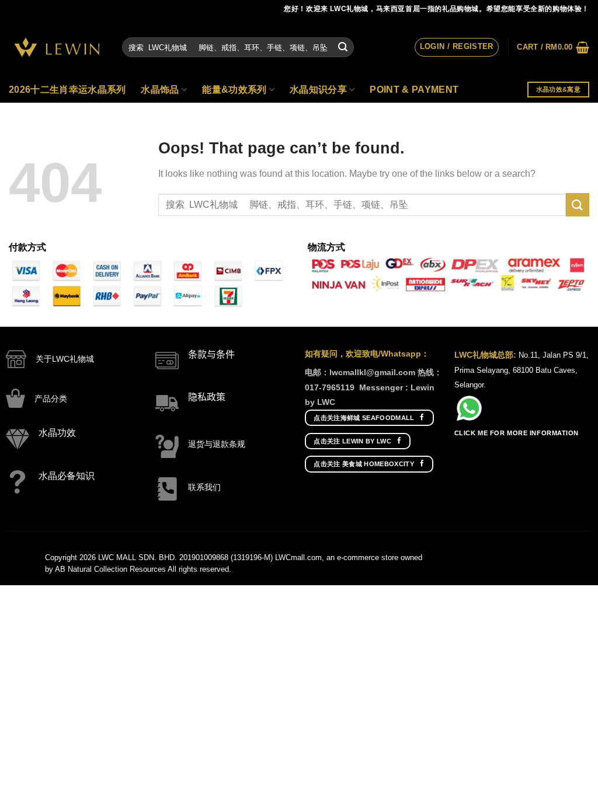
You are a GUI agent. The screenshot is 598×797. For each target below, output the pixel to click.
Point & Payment (414, 90)
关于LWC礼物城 (65, 358)
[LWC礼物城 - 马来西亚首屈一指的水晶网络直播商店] (57, 47)
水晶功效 (57, 433)
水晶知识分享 (318, 90)
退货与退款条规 (216, 444)
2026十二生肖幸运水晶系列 (67, 90)
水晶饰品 (160, 90)
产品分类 (50, 398)
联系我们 (204, 487)
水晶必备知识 (67, 476)
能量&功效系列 (234, 90)
